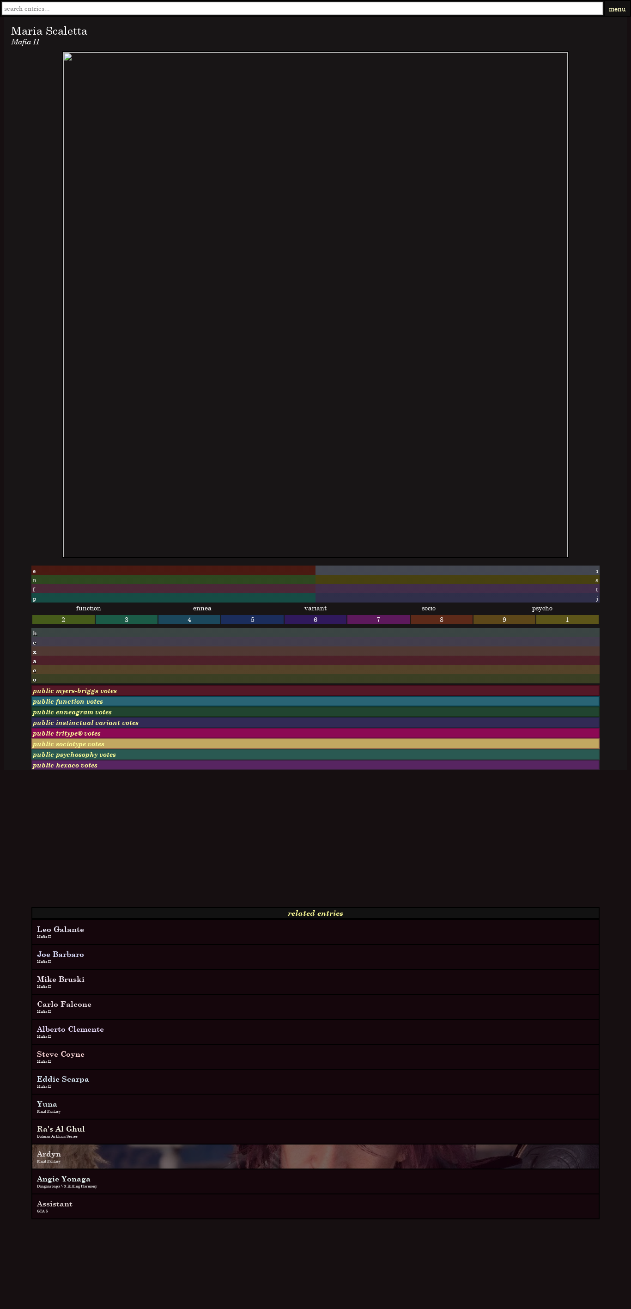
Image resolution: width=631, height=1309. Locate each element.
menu (617, 8)
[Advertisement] (281, 842)
